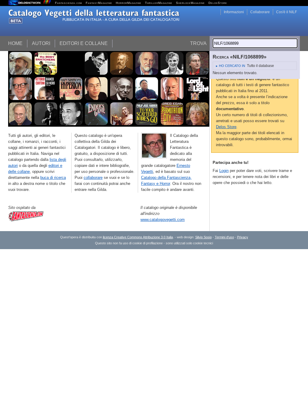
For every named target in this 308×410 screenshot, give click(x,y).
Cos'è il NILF (286, 12)
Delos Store (226, 127)
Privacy (242, 237)
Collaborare (260, 12)
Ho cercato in (232, 66)
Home (15, 43)
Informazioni (234, 12)
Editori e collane (84, 43)
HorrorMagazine (128, 3)
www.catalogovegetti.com (162, 219)
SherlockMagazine (190, 3)
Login (224, 170)
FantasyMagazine (99, 3)
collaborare (93, 177)
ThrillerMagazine (158, 3)
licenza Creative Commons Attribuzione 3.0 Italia (138, 237)
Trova (198, 43)
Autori (41, 43)
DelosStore (217, 3)
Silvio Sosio (203, 237)
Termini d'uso (224, 237)
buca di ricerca (53, 177)
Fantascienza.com (68, 3)
